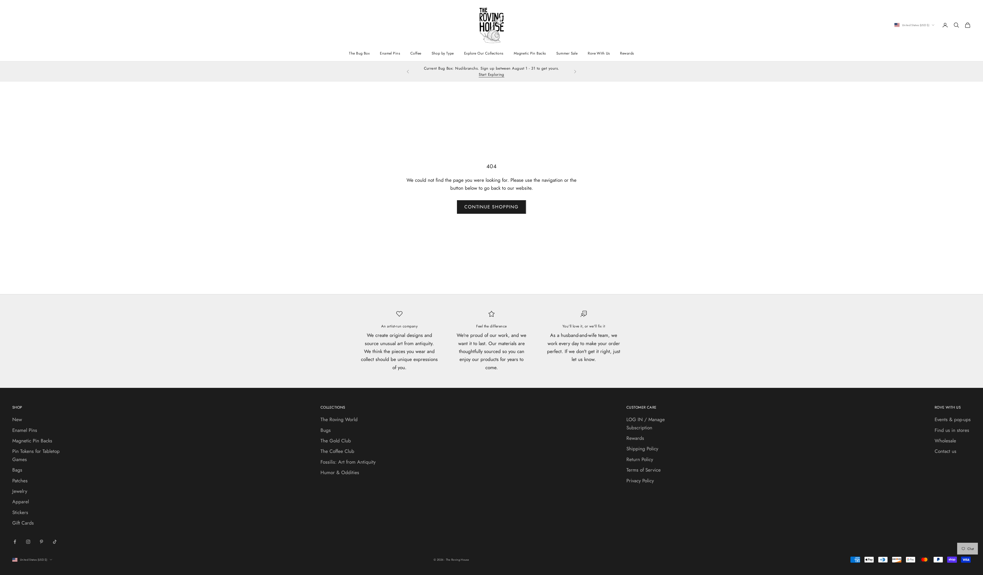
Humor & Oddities (339, 472)
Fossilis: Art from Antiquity (348, 462)
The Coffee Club (337, 451)
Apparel (20, 501)
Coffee (415, 53)
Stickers (20, 512)
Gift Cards (23, 522)
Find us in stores (952, 430)
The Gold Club (335, 440)
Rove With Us (599, 53)
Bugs (325, 430)
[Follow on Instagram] (28, 541)
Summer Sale (567, 53)
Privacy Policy (640, 480)
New (17, 419)
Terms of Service (643, 469)
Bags (17, 469)
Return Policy (639, 459)
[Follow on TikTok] (54, 541)
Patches (20, 480)
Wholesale (945, 440)
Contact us (945, 451)
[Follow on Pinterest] (41, 541)
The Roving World (339, 419)
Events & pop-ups (953, 419)
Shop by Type (443, 53)
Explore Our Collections (484, 53)
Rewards (627, 53)
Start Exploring (491, 74)
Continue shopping (491, 207)
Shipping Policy (642, 448)
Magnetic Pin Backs (530, 53)
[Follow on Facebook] (14, 541)
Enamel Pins (390, 53)
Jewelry (19, 491)
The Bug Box (359, 53)
